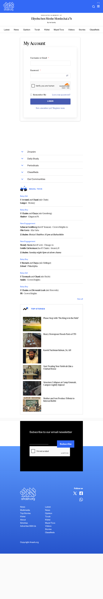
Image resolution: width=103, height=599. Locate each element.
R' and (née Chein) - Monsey (34, 201)
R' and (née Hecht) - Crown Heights (35, 278)
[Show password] (67, 75)
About (23, 520)
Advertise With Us (28, 526)
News (16, 30)
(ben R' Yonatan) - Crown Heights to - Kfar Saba (44, 229)
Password (35, 70)
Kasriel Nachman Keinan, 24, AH (57, 350)
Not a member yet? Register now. (50, 108)
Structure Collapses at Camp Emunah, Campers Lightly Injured (59, 383)
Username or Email (39, 58)
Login (50, 102)
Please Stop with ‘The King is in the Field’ (61, 318)
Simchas (24, 523)
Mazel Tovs (59, 30)
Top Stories (25, 514)
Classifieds (94, 30)
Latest (7, 30)
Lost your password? (61, 94)
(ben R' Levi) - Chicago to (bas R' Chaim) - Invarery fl (39, 246)
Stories (82, 30)
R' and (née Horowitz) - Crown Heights (39, 292)
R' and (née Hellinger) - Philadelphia (35, 264)
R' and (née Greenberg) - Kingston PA (36, 215)
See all (80, 299)
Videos (71, 30)
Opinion (26, 30)
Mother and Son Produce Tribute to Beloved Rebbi (59, 399)
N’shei (46, 30)
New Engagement (27, 224)
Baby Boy (24, 210)
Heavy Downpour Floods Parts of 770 (59, 334)
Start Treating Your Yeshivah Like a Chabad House (58, 367)
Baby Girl (24, 196)
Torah (37, 30)
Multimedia (25, 510)
